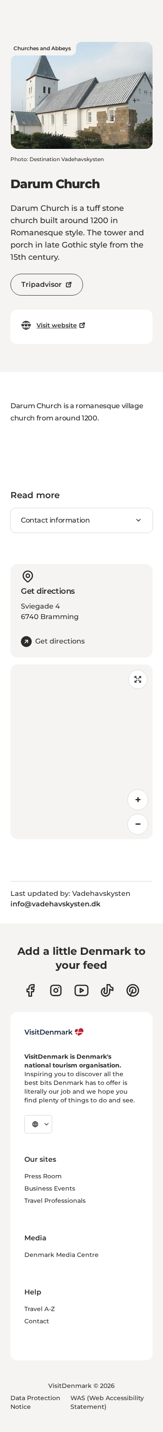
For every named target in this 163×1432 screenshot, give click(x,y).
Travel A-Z (39, 1309)
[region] (81, 751)
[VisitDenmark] (54, 1032)
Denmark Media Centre (61, 1255)
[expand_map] (137, 679)
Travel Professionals (55, 1201)
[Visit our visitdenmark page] (81, 990)
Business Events (49, 1188)
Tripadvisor (41, 284)
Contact (36, 1321)
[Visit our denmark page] (30, 990)
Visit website (57, 325)
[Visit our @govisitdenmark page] (107, 990)
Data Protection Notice (35, 1402)
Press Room (43, 1176)
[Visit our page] (55, 990)
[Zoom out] (137, 824)
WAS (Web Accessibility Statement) (107, 1402)
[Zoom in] (137, 799)
